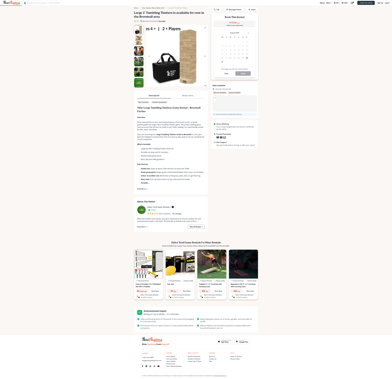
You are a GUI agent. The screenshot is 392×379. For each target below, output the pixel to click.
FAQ (210, 361)
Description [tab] (154, 95)
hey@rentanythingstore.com (151, 360)
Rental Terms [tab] (187, 95)
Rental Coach (170, 364)
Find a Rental (170, 356)
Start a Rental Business (174, 366)
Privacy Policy (235, 359)
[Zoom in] (215, 97)
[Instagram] (154, 366)
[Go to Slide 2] (139, 40)
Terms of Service (236, 356)
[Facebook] (143, 366)
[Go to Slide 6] (139, 83)
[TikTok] (150, 366)
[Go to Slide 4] (139, 61)
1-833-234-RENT (148, 357)
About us (212, 356)
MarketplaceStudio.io (220, 375)
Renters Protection (194, 356)
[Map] (234, 103)
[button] (177, 56)
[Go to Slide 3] (139, 51)
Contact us (212, 359)
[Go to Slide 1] (139, 30)
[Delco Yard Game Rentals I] (141, 210)
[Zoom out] (215, 100)
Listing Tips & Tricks (194, 361)
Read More (141, 189)
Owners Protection (194, 359)
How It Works (170, 361)
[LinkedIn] (146, 366)
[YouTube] (158, 366)
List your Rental (171, 359)
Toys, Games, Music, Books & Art (153, 8)
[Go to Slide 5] (139, 72)
